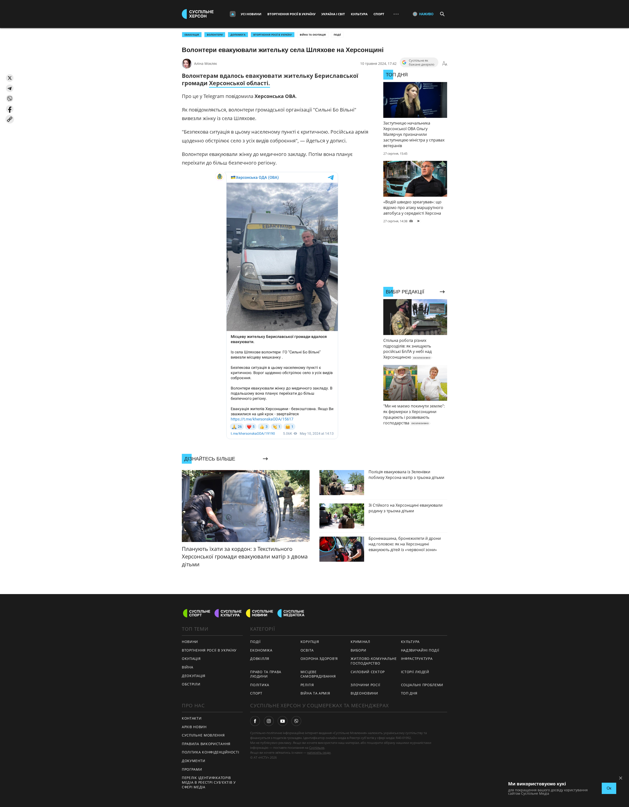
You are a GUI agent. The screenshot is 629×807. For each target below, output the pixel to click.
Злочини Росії (365, 684)
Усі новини (251, 14)
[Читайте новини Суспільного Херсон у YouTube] (282, 721)
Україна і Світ (333, 14)
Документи (193, 760)
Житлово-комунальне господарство (374, 661)
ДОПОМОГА (237, 34)
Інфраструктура (417, 658)
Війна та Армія (315, 693)
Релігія (307, 684)
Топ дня (409, 693)
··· (396, 14)
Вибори (358, 650)
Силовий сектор (368, 671)
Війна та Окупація (313, 34)
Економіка (261, 650)
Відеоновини (364, 693)
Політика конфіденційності (210, 752)
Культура (359, 14)
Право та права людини (265, 674)
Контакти (192, 718)
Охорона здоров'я (319, 658)
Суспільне (316, 747)
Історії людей (415, 671)
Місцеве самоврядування (318, 674)
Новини (190, 641)
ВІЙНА (187, 667)
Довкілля (259, 658)
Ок (609, 788)
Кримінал (360, 641)
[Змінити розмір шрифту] (444, 63)
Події (337, 34)
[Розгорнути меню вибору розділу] (233, 14)
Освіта (307, 650)
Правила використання (206, 743)
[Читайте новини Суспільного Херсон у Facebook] (255, 721)
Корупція (309, 641)
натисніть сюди (318, 752)
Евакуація (192, 34)
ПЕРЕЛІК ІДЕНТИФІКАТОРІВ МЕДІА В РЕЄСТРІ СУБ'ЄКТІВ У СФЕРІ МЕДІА (209, 782)
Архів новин (194, 726)
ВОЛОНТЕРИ (215, 34)
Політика (259, 684)
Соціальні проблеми (422, 684)
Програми (192, 769)
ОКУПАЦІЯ (191, 658)
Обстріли (191, 684)
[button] (9, 78)
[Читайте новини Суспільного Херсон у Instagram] (269, 721)
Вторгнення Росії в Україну (291, 14)
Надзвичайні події (420, 650)
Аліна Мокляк (205, 63)
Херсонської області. (239, 83)
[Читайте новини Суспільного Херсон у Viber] (296, 721)
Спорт (378, 14)
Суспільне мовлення (203, 735)
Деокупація (193, 675)
